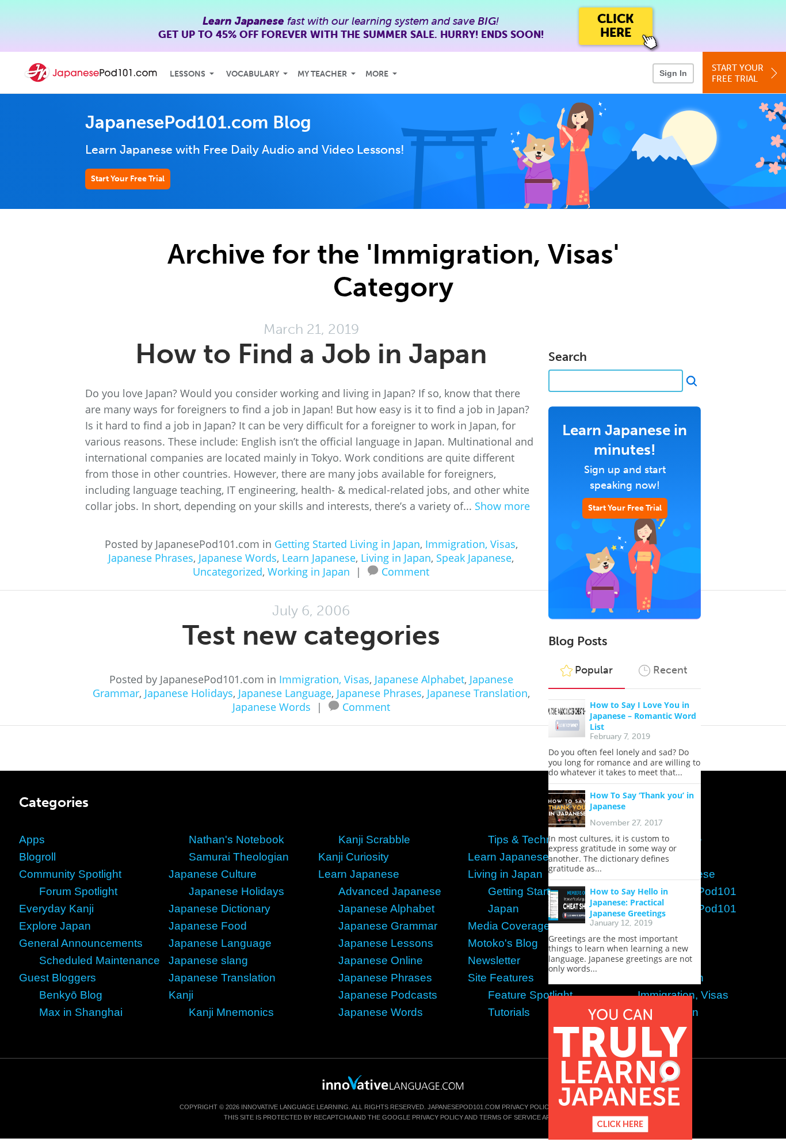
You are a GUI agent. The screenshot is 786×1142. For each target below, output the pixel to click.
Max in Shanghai (81, 1012)
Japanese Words (238, 558)
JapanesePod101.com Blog (198, 122)
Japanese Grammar (387, 926)
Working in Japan (309, 571)
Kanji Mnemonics (231, 1012)
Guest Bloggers (57, 978)
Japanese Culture (213, 874)
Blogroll (37, 857)
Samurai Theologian (239, 857)
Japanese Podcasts (387, 995)
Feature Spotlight (530, 995)
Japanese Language (284, 693)
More (376, 74)
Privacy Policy (527, 1106)
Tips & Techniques (533, 839)
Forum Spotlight (78, 891)
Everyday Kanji (56, 909)
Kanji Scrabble (374, 839)
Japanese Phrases (150, 558)
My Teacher (322, 74)
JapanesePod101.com (464, 1106)
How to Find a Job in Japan (311, 353)
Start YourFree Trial (738, 73)
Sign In (673, 73)
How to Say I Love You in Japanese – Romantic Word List (643, 715)
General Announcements (81, 943)
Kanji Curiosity (353, 857)
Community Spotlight (70, 874)
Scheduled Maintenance (99, 960)
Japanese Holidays (188, 693)
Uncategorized (227, 571)
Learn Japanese (319, 558)
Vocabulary (252, 74)
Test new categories (311, 635)
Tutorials (509, 1012)
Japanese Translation (477, 693)
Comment (405, 570)
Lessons (187, 74)
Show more (502, 506)
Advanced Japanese (389, 891)
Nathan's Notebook (236, 839)
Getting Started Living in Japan (347, 544)
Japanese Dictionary (219, 909)
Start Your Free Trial (128, 179)
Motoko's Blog (503, 943)
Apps (32, 839)
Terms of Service (510, 1117)
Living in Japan (396, 558)
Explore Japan (55, 926)
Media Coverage (509, 926)
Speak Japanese (474, 558)
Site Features (501, 978)
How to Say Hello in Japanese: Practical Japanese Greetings (629, 902)
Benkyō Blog (70, 995)
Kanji (181, 995)
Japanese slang (208, 960)
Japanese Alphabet (419, 679)
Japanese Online (380, 960)
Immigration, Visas (470, 544)
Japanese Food (208, 926)
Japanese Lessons (385, 943)
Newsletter (494, 960)
